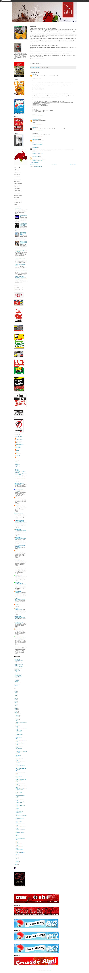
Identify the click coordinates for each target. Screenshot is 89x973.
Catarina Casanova (19, 439)
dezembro (17, 713)
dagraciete (16, 685)
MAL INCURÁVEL (19, 812)
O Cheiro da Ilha (18, 591)
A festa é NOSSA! (18, 737)
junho (17, 855)
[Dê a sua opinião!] (45, 67)
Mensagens (17, 287)
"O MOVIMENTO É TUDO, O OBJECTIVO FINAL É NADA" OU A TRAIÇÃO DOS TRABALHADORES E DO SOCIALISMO (21, 277)
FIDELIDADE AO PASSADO (20, 852)
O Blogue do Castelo (18, 575)
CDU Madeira (17, 469)
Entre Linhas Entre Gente (19, 666)
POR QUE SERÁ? (19, 748)
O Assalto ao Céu (18, 567)
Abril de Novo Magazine (19, 489)
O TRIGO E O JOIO (19, 792)
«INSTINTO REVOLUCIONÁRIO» (21, 740)
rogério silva (18, 455)
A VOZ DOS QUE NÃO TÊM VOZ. (21, 815)
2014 (16, 705)
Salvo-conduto (17, 679)
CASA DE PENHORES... (20, 846)
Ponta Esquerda (18, 616)
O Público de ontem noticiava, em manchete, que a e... (21, 789)
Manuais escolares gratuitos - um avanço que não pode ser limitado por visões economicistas (20, 638)
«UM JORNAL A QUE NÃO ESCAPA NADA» (20, 802)
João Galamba (18, 445)
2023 (16, 692)
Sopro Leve (17, 680)
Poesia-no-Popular (18, 675)
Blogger (50, 970)
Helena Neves (18, 442)
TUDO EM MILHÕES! (19, 849)
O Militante (16, 465)
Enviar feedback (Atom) (38, 166)
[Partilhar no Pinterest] (49, 67)
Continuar (16, 665)
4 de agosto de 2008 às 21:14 (37, 130)
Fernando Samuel (36, 119)
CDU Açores (17, 470)
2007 (16, 864)
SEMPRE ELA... (18, 755)
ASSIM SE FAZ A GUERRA (20, 772)
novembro (17, 715)
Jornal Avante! (17, 464)
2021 (16, 695)
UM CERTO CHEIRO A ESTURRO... (19, 758)
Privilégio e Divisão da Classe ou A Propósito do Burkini (23, 242)
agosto (17, 719)
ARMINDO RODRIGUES (20, 818)
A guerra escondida (18, 514)
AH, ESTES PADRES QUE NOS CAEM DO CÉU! (21, 780)
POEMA (17, 720)
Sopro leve (16, 681)
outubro (17, 716)
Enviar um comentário (35, 162)
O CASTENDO (17, 582)
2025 (16, 691)
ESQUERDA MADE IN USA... (20, 824)
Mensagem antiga (73, 164)
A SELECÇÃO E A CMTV (19, 609)
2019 (16, 698)
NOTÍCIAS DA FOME (19, 734)
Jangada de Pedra (18, 537)
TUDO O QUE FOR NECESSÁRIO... (19, 731)
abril (16, 858)
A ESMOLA (17, 808)
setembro (17, 718)
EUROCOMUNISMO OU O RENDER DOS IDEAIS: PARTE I (23, 224)
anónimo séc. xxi (18, 505)
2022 (16, 694)
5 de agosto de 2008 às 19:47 (37, 160)
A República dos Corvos (19, 483)
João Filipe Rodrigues (19, 444)
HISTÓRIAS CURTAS (19, 811)
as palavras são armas (19, 513)
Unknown (17, 450)
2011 (16, 708)
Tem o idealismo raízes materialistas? (20, 530)
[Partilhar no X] (46, 67)
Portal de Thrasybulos (18, 676)
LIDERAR (17, 841)
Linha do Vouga (17, 670)
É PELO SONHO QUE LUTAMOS (21, 722)
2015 (16, 704)
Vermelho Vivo (17, 684)
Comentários (17, 289)
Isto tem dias (17, 669)
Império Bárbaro (18, 529)
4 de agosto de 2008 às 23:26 (37, 144)
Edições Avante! (17, 466)
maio (17, 857)
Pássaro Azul (17, 592)
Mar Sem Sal (17, 671)
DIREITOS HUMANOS (19, 745)
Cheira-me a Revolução (19, 664)
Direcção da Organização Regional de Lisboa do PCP (20, 474)
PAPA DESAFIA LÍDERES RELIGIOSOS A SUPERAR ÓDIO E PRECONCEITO (20, 584)
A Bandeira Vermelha (18, 658)
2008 (16, 712)
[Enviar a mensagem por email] (44, 67)
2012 (16, 706)
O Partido (16, 461)
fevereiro (17, 861)
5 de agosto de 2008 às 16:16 (37, 153)
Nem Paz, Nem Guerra (18, 674)
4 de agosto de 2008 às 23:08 (37, 136)
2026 (16, 689)
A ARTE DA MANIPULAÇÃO (20, 829)
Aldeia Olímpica (17, 659)
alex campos (35, 147)
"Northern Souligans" (18, 547)
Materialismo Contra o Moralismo (20, 270)
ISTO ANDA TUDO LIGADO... (20, 765)
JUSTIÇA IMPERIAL (19, 821)
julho (17, 854)
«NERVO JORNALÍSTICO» (20, 805)
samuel (34, 127)
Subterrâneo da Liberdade (19, 636)
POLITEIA (16, 608)
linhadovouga (18, 453)
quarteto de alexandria (19, 622)
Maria (33, 74)
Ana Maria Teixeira (19, 436)
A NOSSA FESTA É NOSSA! (20, 743)
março (17, 860)
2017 (16, 701)
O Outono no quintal (18, 623)
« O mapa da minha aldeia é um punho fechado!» (23, 233)
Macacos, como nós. (18, 484)
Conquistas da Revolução (19, 520)
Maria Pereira (18, 447)
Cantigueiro (17, 661)
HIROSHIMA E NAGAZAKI (20, 832)
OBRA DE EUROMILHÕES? (20, 838)
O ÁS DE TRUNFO (19, 776)
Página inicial (54, 164)
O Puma (16, 598)
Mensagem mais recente (34, 164)
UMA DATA (17, 835)
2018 (16, 699)
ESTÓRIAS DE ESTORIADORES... (21, 727)
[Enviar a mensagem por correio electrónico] (42, 67)
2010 (16, 709)
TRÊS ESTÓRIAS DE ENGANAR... (21, 785)
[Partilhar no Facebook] (47, 67)
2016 (16, 702)
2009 (16, 711)
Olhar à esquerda (18, 604)
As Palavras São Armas (19, 660)
